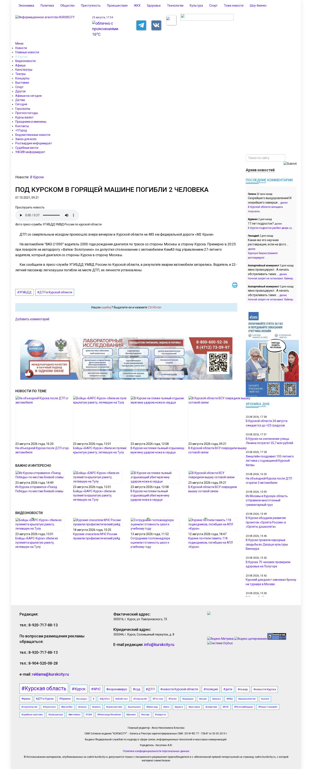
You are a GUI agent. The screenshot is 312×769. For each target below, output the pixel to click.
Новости (21, 48)
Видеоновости (25, 61)
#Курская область (43, 688)
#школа (265, 699)
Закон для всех (26, 139)
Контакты (22, 126)
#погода (145, 714)
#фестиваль (74, 714)
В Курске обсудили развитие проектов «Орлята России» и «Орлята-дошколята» (266, 522)
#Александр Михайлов (109, 714)
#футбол (105, 698)
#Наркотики (49, 707)
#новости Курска (264, 689)
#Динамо (131, 714)
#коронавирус (116, 689)
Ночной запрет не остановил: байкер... (271, 278)
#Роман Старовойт (267, 707)
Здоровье (154, 5)
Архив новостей (260, 170)
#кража (25, 698)
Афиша (20, 65)
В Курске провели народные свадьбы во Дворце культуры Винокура (267, 544)
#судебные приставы (32, 714)
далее (284, 202)
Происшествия (117, 5)
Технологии (175, 5)
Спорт (213, 5)
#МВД (229, 699)
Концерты (22, 78)
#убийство (121, 698)
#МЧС (96, 689)
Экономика (26, 5)
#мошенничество (247, 699)
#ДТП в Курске (45, 698)
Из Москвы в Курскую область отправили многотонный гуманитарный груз (267, 500)
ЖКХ (137, 5)
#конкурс (81, 698)
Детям (20, 100)
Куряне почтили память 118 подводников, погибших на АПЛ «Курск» (210, 542)
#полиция (211, 689)
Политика (47, 5)
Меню (19, 43)
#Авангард (152, 707)
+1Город (21, 130)
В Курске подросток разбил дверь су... (271, 227)
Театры (20, 74)
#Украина (65, 698)
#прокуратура (55, 714)
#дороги (179, 707)
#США (89, 714)
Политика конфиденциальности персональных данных (156, 751)
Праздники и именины (30, 121)
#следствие (211, 707)
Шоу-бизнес (258, 5)
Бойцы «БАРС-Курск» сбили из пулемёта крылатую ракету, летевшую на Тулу (94, 495)
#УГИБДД (24, 292)
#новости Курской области (179, 689)
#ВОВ (226, 707)
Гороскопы (22, 108)
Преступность (91, 5)
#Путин (173, 698)
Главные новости (27, 52)
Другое (20, 91)
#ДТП (150, 689)
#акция (203, 699)
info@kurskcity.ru (159, 644)
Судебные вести (26, 147)
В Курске (21, 56)
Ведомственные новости (32, 134)
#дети (227, 689)
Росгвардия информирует (33, 143)
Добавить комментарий (32, 319)
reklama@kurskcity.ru (50, 674)
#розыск (216, 699)
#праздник (188, 699)
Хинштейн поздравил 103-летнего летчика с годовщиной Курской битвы (270, 461)
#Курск (79, 688)
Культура (196, 5)
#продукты (160, 714)
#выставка (194, 707)
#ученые (82, 707)
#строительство (29, 707)
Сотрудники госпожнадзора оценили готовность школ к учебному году (150, 542)
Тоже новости (233, 5)
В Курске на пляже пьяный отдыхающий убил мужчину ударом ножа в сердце (150, 495)
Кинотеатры (23, 69)
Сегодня (21, 104)
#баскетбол (67, 707)
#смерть (96, 707)
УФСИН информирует (30, 152)
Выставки (22, 82)
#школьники (134, 707)
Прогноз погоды (26, 113)
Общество (67, 5)
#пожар (243, 689)
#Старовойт (140, 698)
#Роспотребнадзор (243, 707)
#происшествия (114, 707)
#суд (136, 689)
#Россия (158, 698)
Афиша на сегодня (28, 95)
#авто (166, 707)
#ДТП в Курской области (54, 292)
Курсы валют (24, 117)
